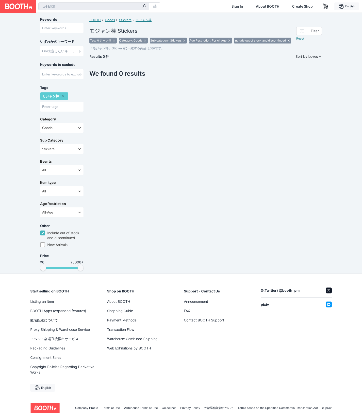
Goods (110, 20)
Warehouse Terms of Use (141, 407)
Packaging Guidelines (47, 348)
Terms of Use (111, 407)
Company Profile (86, 407)
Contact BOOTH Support (204, 320)
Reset (300, 38)
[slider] (43, 268)
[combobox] (93, 6)
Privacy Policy (190, 407)
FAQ (187, 311)
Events (46, 161)
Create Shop (302, 6)
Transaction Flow (120, 329)
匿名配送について (44, 320)
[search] (144, 6)
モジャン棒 (144, 20)
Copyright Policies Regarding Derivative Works (62, 369)
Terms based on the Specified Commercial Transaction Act (278, 407)
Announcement (196, 301)
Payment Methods (121, 320)
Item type (48, 182)
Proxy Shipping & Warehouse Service (60, 329)
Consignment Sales (45, 357)
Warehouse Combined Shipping (132, 339)
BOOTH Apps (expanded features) (58, 311)
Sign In (237, 6)
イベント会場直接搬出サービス (54, 339)
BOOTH (95, 20)
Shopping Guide (120, 311)
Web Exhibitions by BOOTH (129, 348)
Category (48, 119)
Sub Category (51, 140)
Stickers (125, 20)
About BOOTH (267, 6)
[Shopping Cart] (325, 6)
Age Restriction (53, 203)
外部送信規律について (219, 407)
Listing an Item (42, 301)
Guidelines (169, 407)
